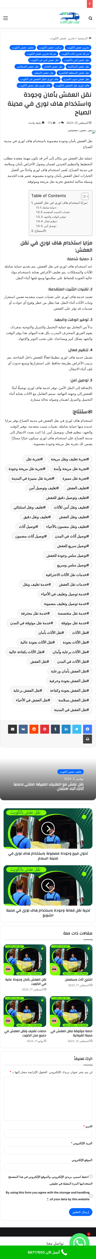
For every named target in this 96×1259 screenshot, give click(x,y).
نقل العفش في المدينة (70, 709)
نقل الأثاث (79, 632)
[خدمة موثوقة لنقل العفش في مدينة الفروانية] (71, 1011)
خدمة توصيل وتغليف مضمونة (65, 603)
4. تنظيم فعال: (49, 221)
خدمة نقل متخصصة (72, 613)
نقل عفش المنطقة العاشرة (74, 72)
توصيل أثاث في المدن (71, 536)
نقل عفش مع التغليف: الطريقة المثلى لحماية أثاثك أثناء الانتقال (48, 786)
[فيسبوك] (87, 729)
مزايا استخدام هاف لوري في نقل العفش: (61, 202)
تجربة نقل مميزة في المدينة (32, 478)
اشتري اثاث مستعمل (78, 980)
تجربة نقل (33, 459)
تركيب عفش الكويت (50, 47)
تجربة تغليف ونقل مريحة (69, 459)
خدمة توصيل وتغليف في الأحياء (64, 594)
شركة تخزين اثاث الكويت (75, 53)
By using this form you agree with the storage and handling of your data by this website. (48, 1196)
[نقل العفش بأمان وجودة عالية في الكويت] (25, 959)
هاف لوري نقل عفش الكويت (34, 85)
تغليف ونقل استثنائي (28, 507)
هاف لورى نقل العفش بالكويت (72, 85)
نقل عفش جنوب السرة (76, 79)
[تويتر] (76, 729)
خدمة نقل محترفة (34, 613)
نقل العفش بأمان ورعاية (69, 671)
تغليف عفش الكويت (23, 47)
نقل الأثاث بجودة (75, 642)
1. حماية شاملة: (48, 207)
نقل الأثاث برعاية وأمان (70, 652)
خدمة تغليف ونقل (35, 584)
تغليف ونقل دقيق (35, 517)
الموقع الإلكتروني (82, 1160)
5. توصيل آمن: (48, 226)
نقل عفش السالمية (78, 66)
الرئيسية (83, 38)
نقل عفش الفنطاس (28, 66)
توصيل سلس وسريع (72, 565)
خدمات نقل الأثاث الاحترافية (66, 574)
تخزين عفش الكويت (62, 38)
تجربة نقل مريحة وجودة (26, 468)
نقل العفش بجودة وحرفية (68, 680)
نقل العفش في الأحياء (32, 700)
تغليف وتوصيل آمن (42, 488)
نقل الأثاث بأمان (50, 632)
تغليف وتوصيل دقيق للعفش (66, 497)
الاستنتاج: (40, 231)
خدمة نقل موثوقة (74, 623)
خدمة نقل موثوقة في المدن (30, 623)
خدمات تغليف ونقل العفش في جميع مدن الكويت (25, 1033)
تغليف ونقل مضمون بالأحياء (66, 526)
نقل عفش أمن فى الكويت (44, 60)
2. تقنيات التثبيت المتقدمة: (55, 212)
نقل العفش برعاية (26, 690)
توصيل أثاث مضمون (29, 536)
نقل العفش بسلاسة (72, 700)
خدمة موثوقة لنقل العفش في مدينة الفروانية (71, 1033)
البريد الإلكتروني (81, 1143)
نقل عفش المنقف (44, 72)
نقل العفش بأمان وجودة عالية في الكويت (25, 982)
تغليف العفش (77, 488)
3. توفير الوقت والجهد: (53, 216)
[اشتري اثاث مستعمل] (71, 959)
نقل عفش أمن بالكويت (76, 60)
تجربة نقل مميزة (75, 478)
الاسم (87, 1126)
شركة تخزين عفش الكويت (41, 53)
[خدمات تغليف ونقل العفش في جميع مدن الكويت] (25, 1011)
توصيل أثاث (27, 526)
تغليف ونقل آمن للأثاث (70, 507)
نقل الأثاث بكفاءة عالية (25, 652)
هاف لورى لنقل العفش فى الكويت (39, 79)
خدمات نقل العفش (73, 584)
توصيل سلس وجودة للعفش (66, 555)
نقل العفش (38, 661)
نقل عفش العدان (53, 66)
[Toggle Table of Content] (83, 196)
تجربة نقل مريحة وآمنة (70, 468)
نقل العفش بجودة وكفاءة (68, 690)
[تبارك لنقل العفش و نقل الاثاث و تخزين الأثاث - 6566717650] (69, 18)
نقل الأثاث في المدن (72, 661)
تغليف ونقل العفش (73, 517)
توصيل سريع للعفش (72, 546)
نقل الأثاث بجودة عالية (36, 642)
